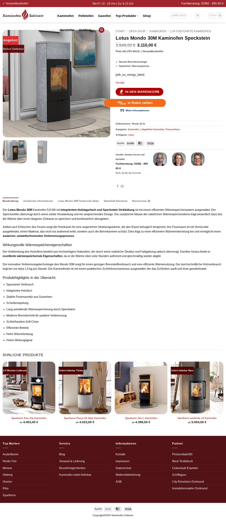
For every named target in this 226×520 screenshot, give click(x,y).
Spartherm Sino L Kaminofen (141, 418)
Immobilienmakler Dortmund (189, 488)
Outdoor (85, 30)
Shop (147, 16)
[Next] (104, 83)
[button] (178, 16)
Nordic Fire (10, 461)
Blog (62, 454)
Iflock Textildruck (182, 461)
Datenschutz (123, 468)
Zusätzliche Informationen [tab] (38, 201)
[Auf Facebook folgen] (117, 186)
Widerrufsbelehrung (128, 474)
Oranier (7, 481)
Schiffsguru (179, 474)
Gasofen (104, 16)
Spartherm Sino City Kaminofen (28, 418)
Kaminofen (65, 16)
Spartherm (9, 495)
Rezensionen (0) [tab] (141, 201)
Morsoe (7, 468)
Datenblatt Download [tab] (115, 201)
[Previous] (9, 83)
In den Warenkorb (142, 91)
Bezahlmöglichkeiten (72, 468)
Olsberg (8, 474)
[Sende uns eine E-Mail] (122, 186)
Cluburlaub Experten (185, 468)
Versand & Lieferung (72, 461)
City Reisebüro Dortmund (188, 481)
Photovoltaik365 (182, 454)
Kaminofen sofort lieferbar (75, 474)
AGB (119, 481)
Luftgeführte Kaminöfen (190, 31)
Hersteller (67, 30)
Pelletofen (86, 16)
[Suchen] (101, 30)
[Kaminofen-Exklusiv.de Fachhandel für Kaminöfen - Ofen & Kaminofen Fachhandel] (27, 15)
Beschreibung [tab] (10, 201)
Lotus (131, 135)
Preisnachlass (173, 129)
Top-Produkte (125, 16)
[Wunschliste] (197, 16)
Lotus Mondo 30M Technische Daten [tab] (78, 201)
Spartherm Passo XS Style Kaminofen (85, 418)
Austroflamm (10, 454)
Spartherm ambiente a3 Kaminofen (197, 418)
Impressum (122, 461)
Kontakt (120, 454)
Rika (5, 488)
